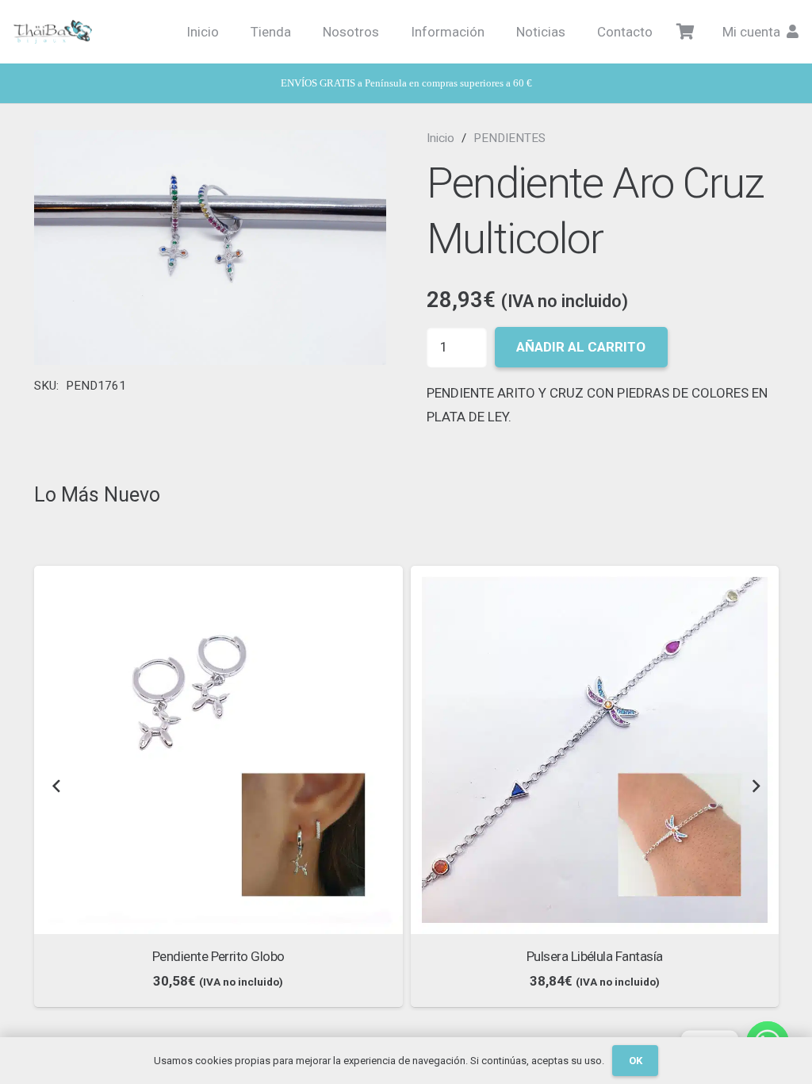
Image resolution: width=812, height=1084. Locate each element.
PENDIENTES (509, 138)
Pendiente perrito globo (218, 956)
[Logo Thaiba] (52, 32)
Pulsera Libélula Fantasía (595, 956)
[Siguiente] (756, 787)
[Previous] (57, 787)
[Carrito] (685, 31)
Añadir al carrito (580, 347)
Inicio (440, 138)
